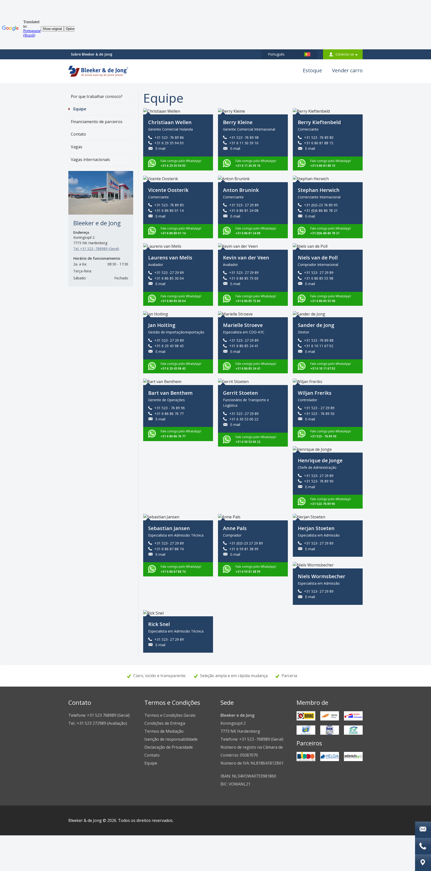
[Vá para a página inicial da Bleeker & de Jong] (98, 69)
